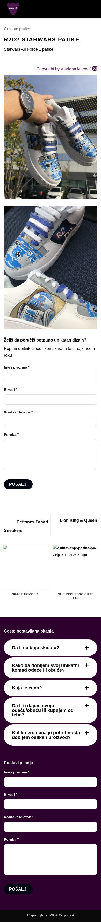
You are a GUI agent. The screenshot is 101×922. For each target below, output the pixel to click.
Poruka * (11, 434)
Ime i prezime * (16, 367)
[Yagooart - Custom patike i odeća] (20, 9)
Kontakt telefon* (18, 412)
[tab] (50, 648)
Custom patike (17, 29)
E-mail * (10, 390)
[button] (84, 9)
